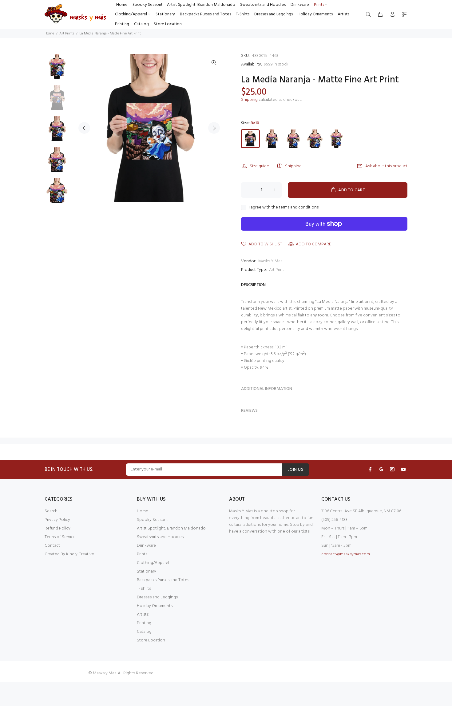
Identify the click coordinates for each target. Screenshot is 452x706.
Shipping (249, 99)
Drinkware (146, 545)
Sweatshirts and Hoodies (160, 537)
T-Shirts (144, 588)
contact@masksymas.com (345, 554)
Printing (144, 623)
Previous (84, 128)
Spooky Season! (152, 519)
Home (49, 33)
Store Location (151, 640)
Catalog (144, 631)
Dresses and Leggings (157, 597)
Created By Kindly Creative (69, 554)
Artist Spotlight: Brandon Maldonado (171, 528)
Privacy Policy (57, 519)
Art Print (276, 269)
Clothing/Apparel (153, 562)
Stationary (146, 571)
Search (51, 511)
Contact (52, 545)
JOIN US (295, 469)
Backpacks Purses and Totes (163, 580)
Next (214, 128)
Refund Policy (57, 528)
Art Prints (66, 33)
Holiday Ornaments (154, 605)
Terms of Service (60, 537)
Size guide (259, 166)
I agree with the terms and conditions (284, 207)
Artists (143, 614)
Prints (142, 554)
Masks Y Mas (270, 261)
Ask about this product (386, 166)
